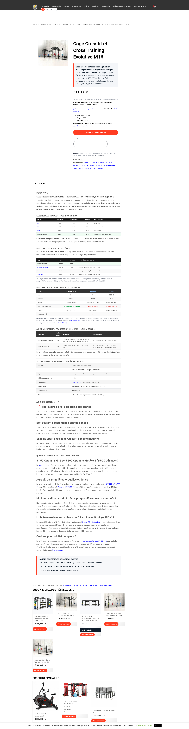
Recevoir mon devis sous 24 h (96, 132)
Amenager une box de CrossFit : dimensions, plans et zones (87, 585)
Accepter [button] (157, 726)
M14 (38, 227)
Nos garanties (99, 155)
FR (43, 9)
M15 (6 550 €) (76, 382)
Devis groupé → (59, 550)
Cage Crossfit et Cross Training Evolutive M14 (58, 570)
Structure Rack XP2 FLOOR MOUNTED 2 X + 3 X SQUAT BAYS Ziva (66, 566)
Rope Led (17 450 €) (66, 487)
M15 (38, 230)
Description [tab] (40, 183)
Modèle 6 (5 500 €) (76, 320)
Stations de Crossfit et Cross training (88, 168)
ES (51, 9)
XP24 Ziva (40, 274)
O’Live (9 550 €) (62, 323)
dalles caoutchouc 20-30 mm (95, 541)
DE (55, 9)
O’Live (111, 291)
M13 (38, 223)
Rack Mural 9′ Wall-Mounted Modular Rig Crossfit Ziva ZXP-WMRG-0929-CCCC (72, 562)
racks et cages (109, 165)
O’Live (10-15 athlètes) (91, 522)
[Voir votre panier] (155, 7)
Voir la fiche (87, 630)
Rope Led (40, 271)
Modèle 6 (93, 291)
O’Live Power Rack (42, 267)
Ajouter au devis (39, 629)
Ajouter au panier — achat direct (90, 144)
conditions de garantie (80, 126)
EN (47, 9)
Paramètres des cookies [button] (144, 726)
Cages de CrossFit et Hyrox (91, 165)
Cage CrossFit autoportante (95, 162)
